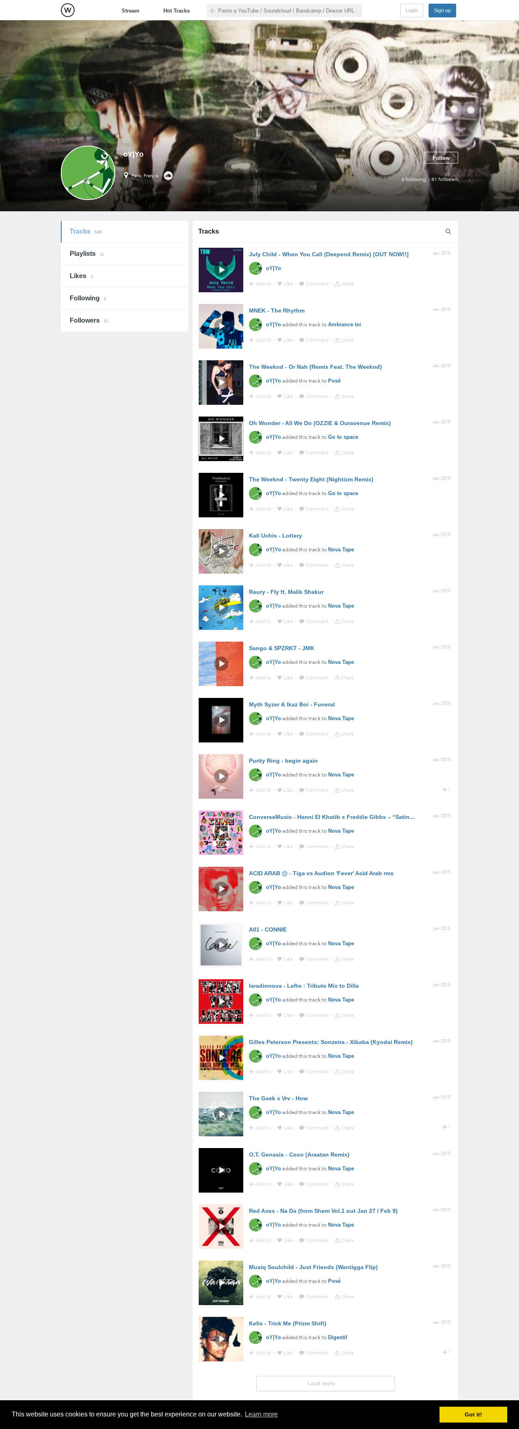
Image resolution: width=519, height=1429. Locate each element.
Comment (318, 284)
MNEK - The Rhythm (277, 310)
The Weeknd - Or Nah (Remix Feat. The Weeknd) (315, 367)
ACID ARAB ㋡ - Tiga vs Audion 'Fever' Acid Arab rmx (321, 873)
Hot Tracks (176, 11)
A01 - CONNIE (268, 929)
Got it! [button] (473, 1414)
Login (411, 10)
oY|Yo (273, 268)
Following (88, 298)
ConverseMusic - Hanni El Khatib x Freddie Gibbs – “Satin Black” (339, 817)
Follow (441, 158)
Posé (334, 381)
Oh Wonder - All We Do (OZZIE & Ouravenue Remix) (320, 423)
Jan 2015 (441, 253)
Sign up (442, 10)
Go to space (343, 437)
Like (289, 284)
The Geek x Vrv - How (278, 1098)
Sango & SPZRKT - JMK (281, 648)
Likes (81, 275)
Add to (263, 284)
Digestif (337, 1337)
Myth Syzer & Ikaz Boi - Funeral (292, 704)
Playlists (87, 253)
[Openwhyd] (68, 10)
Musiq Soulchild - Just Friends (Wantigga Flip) (313, 1267)
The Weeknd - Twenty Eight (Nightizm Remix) (311, 479)
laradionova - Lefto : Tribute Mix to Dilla (304, 985)
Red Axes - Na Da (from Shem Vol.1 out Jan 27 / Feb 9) (323, 1211)
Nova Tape (341, 550)
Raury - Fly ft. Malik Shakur (286, 592)
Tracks (86, 231)
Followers (89, 320)
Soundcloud (168, 176)
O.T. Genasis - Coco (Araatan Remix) (299, 1154)
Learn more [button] (261, 1414)
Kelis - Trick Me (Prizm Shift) (287, 1323)
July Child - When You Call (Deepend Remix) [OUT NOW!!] (329, 254)
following (413, 179)
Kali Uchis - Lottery (275, 535)
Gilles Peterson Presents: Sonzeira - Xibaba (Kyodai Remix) (331, 1042)
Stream (130, 11)
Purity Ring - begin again (283, 760)
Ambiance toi (344, 324)
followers (444, 179)
